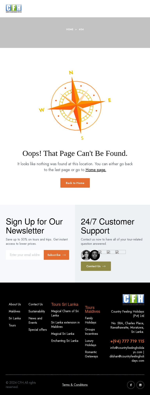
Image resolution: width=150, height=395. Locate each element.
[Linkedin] (140, 385)
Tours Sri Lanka (64, 304)
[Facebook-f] (131, 385)
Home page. (96, 170)
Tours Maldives (92, 309)
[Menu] (128, 8)
